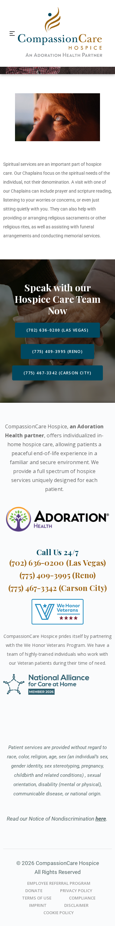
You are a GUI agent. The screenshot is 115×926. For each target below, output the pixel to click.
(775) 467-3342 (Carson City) (57, 588)
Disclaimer (76, 905)
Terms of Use (36, 898)
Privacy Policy (76, 890)
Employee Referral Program (58, 883)
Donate (33, 890)
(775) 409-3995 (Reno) (57, 575)
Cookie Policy (58, 912)
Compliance (82, 898)
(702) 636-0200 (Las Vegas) (57, 562)
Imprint (38, 905)
